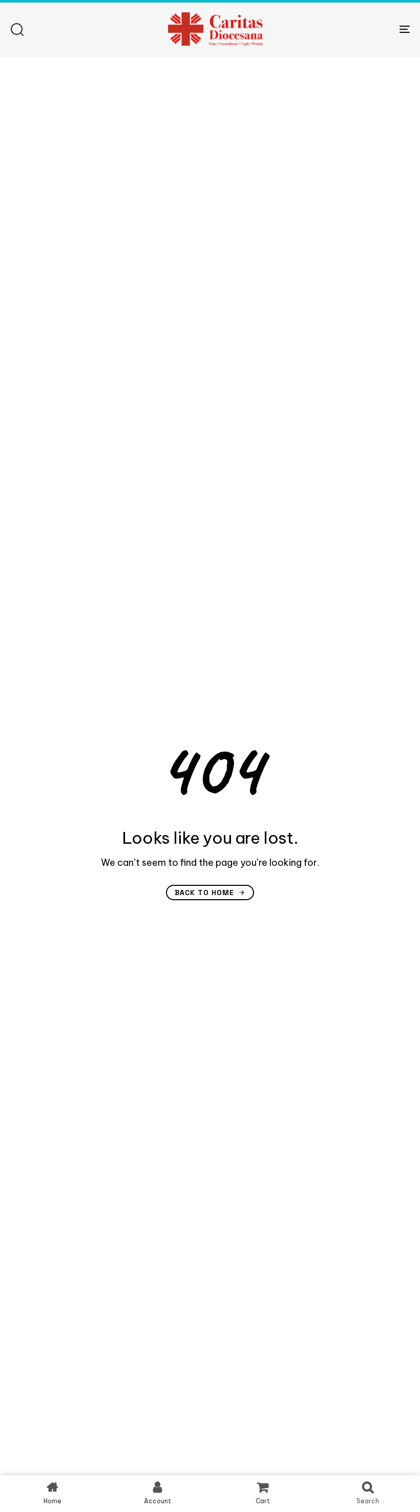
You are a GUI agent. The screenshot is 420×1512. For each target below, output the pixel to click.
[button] (17, 29)
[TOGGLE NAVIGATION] (343, 29)
